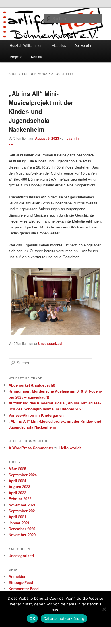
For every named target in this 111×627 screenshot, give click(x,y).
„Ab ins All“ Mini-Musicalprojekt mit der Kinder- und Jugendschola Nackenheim (41, 111)
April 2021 (17, 516)
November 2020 (22, 534)
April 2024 (17, 480)
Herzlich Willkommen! (26, 45)
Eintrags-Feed (21, 582)
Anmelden (17, 576)
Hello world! (70, 447)
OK (32, 618)
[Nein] (104, 609)
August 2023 (19, 486)
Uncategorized (50, 343)
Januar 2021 (19, 522)
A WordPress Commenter (31, 447)
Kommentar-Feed (24, 588)
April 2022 (17, 492)
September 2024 (23, 474)
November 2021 (22, 505)
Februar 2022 (20, 498)
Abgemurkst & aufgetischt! (32, 385)
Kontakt (37, 56)
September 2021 (23, 510)
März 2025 (17, 468)
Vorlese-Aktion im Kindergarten (36, 415)
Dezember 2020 (22, 528)
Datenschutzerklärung (64, 618)
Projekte (16, 56)
